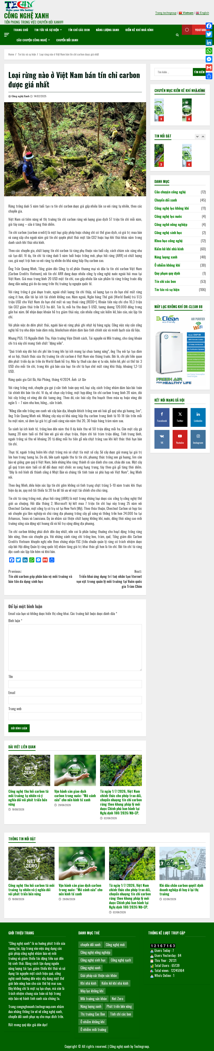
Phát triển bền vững (119, 1006)
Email (11, 692)
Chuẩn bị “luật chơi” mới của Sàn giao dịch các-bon (159, 109)
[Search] (177, 35)
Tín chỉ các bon (79, 30)
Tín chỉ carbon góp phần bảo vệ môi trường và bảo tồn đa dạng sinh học (40, 576)
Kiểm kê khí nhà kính (139, 30)
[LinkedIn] (209, 42)
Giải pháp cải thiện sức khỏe (98, 975)
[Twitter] (209, 34)
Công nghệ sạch (121, 960)
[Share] (209, 76)
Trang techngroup (165, 12)
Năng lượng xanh (107, 30)
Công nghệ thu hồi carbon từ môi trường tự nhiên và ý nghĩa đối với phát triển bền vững (29, 770)
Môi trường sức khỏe (93, 998)
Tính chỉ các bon (120, 1014)
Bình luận (15, 620)
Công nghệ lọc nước (168, 216)
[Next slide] (203, 91)
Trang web (14, 708)
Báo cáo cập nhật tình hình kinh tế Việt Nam (187, 155)
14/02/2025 (40, 96)
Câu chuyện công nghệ (32, 40)
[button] (6, 35)
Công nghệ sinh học (168, 232)
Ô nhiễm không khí (167, 265)
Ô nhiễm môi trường (93, 1029)
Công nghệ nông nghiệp (95, 952)
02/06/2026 (110, 818)
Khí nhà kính (88, 983)
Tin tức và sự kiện (46, 30)
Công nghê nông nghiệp (170, 224)
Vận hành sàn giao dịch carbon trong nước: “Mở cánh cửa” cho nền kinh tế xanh (75, 770)
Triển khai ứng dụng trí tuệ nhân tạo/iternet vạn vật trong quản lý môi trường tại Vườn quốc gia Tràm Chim (109, 579)
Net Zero (117, 998)
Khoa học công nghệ (168, 240)
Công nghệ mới (115, 944)
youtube (201, 30)
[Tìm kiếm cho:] (173, 72)
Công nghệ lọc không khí (171, 208)
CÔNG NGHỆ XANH (26, 15)
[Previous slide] (197, 91)
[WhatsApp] (209, 51)
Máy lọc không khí (91, 990)
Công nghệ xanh (90, 967)
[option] (166, 112)
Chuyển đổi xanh (67, 40)
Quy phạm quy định (167, 273)
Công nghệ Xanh (20, 96)
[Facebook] (209, 26)
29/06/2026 (64, 805)
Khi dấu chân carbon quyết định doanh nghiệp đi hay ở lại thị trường (159, 155)
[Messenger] (209, 59)
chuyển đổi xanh (90, 944)
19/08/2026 (18, 809)
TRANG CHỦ (20, 30)
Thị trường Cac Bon (92, 1014)
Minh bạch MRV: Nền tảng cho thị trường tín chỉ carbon (187, 109)
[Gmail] (209, 67)
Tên (10, 676)
